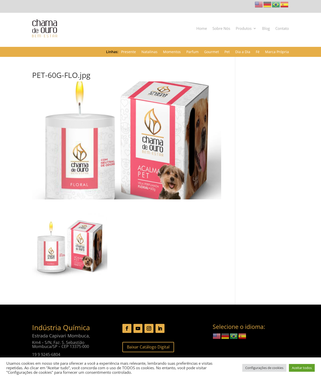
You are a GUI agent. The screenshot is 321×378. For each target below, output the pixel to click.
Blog (266, 28)
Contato (282, 28)
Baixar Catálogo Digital (148, 347)
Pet (227, 52)
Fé (258, 52)
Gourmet (211, 52)
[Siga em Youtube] (137, 328)
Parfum (192, 52)
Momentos (172, 52)
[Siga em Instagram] (148, 328)
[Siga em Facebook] (126, 328)
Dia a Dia (242, 52)
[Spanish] (284, 4)
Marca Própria (277, 52)
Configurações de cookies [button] (264, 367)
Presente (128, 52)
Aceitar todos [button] (302, 367)
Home (201, 28)
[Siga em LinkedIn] (160, 328)
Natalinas (149, 52)
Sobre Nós (221, 28)
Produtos (244, 28)
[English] (259, 4)
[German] (267, 4)
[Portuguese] (276, 4)
